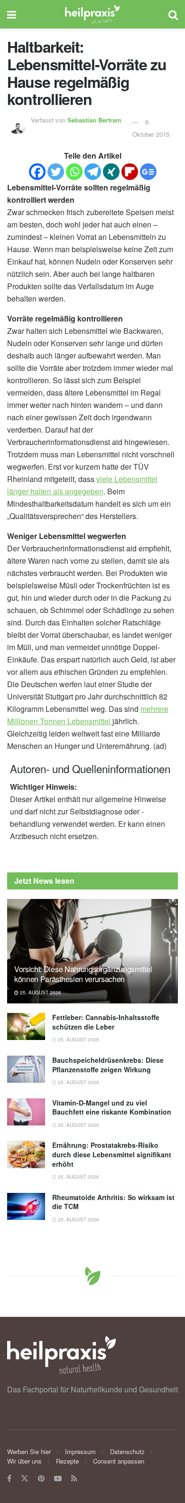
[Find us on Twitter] (24, 1479)
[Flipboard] (129, 171)
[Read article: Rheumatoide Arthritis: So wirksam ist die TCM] (26, 1206)
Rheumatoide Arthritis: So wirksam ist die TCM (113, 1201)
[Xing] (111, 171)
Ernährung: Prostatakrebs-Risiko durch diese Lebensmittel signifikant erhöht (111, 1154)
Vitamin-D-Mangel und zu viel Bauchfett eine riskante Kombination (111, 1107)
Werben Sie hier (29, 1451)
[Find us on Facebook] (9, 1479)
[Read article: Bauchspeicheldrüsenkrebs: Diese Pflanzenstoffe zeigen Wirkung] (26, 1069)
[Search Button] (173, 14)
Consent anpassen (118, 1460)
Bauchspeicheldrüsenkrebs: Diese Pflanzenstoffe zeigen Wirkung (108, 1064)
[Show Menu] (11, 14)
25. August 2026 (39, 992)
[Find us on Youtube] (58, 1479)
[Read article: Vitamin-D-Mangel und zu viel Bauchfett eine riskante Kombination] (26, 1111)
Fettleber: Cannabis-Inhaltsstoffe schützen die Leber (105, 1021)
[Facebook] (37, 171)
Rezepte (67, 1460)
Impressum (80, 1451)
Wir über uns (24, 1460)
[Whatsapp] (74, 171)
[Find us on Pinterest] (41, 1479)
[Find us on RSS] (74, 1479)
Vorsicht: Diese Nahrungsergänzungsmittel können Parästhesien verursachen (83, 974)
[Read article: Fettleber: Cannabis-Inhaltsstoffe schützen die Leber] (26, 1026)
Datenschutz (127, 1451)
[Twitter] (55, 171)
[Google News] (148, 171)
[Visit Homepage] (92, 14)
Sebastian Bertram (94, 119)
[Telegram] (92, 171)
